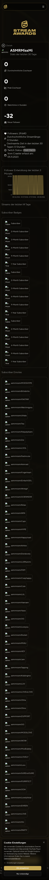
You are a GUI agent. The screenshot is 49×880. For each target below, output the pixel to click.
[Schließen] (44, 842)
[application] (24, 186)
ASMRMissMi (21, 50)
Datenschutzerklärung (12, 859)
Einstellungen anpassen (15, 863)
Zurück (9, 45)
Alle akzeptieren (22, 868)
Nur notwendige (23, 874)
